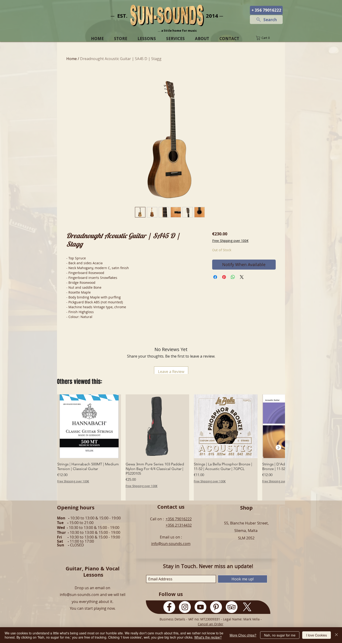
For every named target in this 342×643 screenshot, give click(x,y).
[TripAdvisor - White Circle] (232, 607)
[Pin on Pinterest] (224, 277)
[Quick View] (89, 426)
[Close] (336, 635)
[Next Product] (278, 447)
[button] (266, 38)
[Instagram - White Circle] (185, 607)
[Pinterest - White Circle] (216, 607)
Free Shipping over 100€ (230, 240)
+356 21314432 (179, 525)
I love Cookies (316, 635)
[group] (171, 447)
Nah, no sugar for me (279, 635)
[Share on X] (242, 277)
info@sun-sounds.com (171, 543)
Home (71, 58)
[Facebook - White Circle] (169, 607)
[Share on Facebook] (215, 277)
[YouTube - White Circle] (200, 607)
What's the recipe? (208, 637)
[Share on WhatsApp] (233, 277)
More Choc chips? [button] (243, 635)
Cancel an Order (210, 624)
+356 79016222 (179, 518)
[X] (247, 607)
